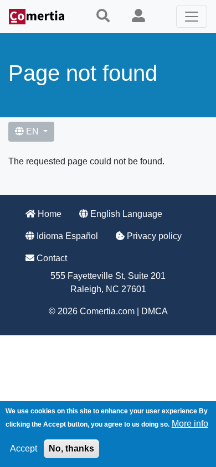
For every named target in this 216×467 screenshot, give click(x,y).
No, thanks (71, 448)
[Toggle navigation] (191, 17)
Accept (23, 448)
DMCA (154, 311)
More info (190, 423)
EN (32, 131)
